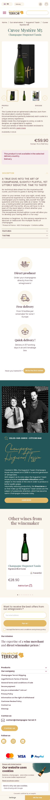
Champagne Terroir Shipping (13, 675)
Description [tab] (8, 173)
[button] (4, 560)
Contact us (6, 705)
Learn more (21, 128)
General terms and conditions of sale (17, 683)
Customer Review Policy (11, 701)
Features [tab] (6, 231)
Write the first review (34, 370)
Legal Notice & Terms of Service (14, 679)
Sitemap (4, 709)
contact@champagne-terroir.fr (21, 720)
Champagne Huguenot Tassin (25, 34)
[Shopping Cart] (46, 4)
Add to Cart (23, 585)
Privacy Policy (7, 694)
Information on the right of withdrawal (17, 697)
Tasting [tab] (6, 235)
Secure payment (8, 686)
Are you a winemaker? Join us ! (14, 690)
